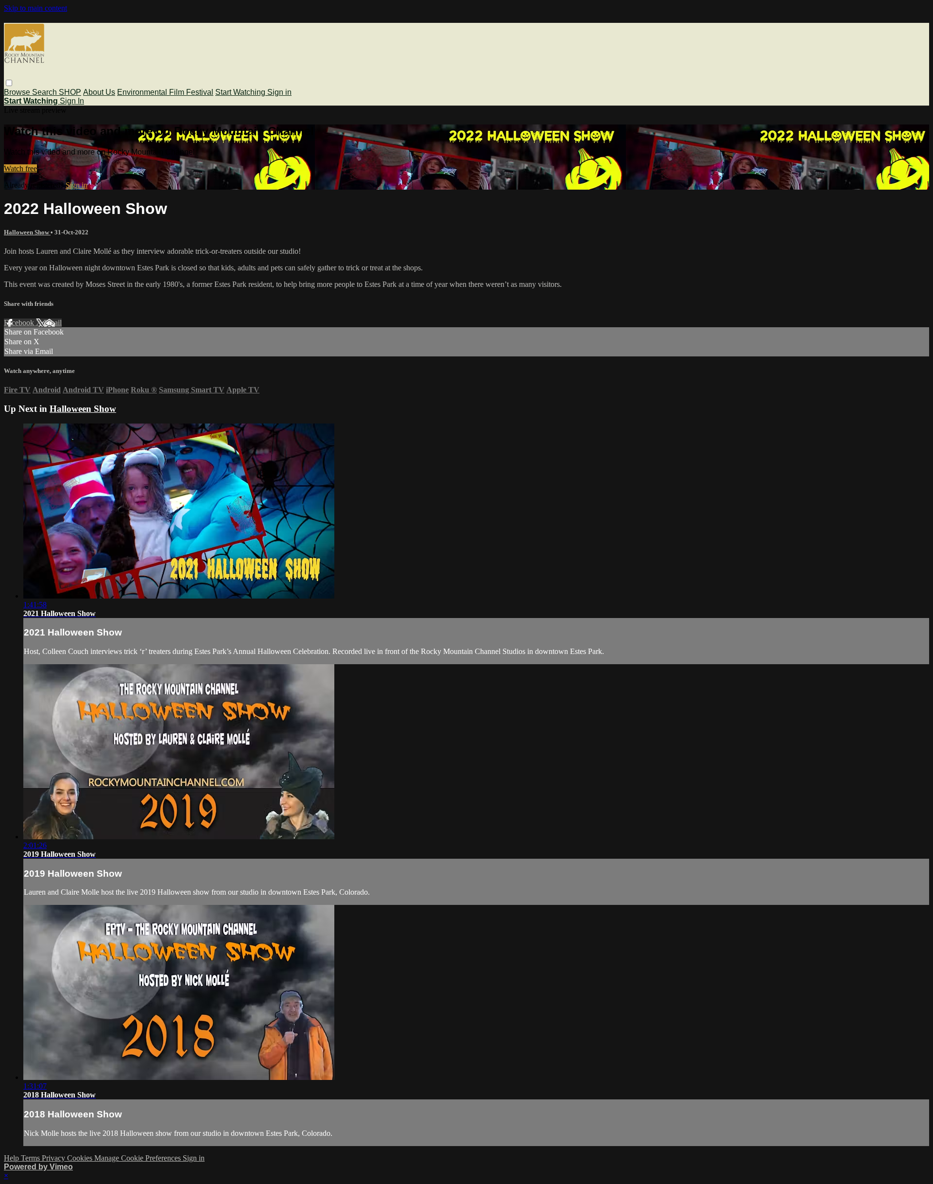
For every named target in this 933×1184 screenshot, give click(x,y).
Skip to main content (35, 8)
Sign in (279, 92)
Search (45, 92)
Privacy (54, 1158)
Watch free (20, 168)
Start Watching (241, 92)
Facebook (20, 322)
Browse (18, 92)
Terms (31, 1158)
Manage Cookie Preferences (138, 1158)
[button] (9, 83)
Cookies (80, 1158)
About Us (99, 92)
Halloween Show (27, 232)
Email (53, 322)
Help (12, 1158)
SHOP (70, 92)
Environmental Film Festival (165, 92)
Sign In (72, 101)
